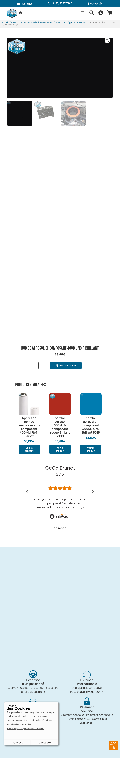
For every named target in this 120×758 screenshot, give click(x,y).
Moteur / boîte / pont (56, 22)
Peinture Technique (36, 22)
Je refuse (17, 742)
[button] (107, 40)
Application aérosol (77, 22)
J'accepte (45, 742)
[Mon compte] (100, 12)
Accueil (5, 22)
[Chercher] (91, 12)
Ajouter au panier (65, 365)
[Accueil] (20, 12)
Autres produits (17, 22)
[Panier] (110, 12)
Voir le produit (29, 449)
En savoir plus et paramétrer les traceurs (25, 728)
